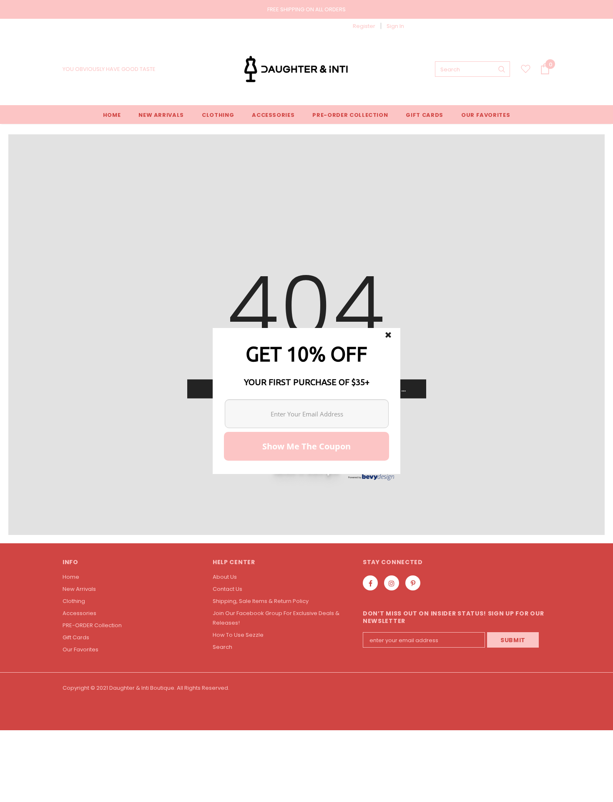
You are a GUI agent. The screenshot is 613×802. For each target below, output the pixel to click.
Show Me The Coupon (306, 446)
